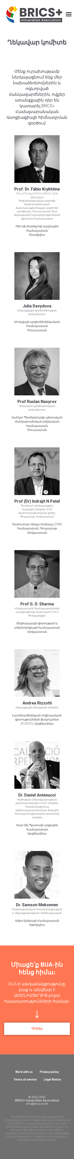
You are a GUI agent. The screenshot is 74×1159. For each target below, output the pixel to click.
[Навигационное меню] (69, 14)
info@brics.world (37, 1103)
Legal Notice (52, 1079)
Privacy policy (49, 1072)
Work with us (24, 1072)
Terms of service (25, 1079)
